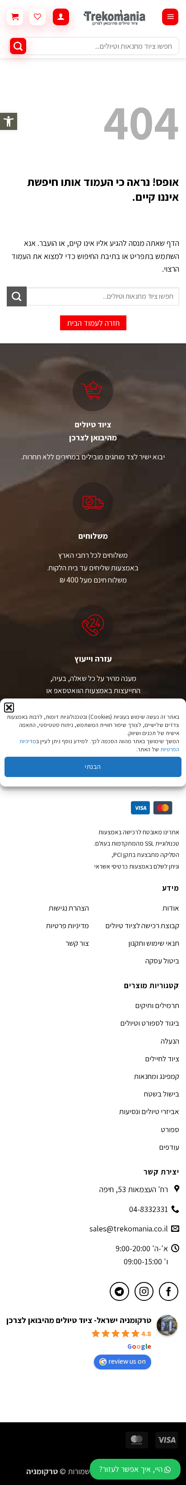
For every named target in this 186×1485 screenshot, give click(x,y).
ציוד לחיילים (162, 1059)
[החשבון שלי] (61, 17)
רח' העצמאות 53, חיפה (133, 1189)
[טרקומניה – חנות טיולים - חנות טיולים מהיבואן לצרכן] (115, 17)
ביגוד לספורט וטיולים (149, 1023)
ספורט (170, 1129)
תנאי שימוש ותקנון (153, 943)
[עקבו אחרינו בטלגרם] (119, 1291)
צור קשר (77, 943)
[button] (8, 121)
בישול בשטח (161, 1094)
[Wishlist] (37, 17)
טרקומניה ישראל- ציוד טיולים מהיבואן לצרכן (78, 1320)
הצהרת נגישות (69, 908)
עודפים (169, 1147)
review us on (127, 1361)
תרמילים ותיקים (157, 1005)
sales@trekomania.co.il (128, 1228)
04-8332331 (148, 1209)
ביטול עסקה (162, 961)
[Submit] (18, 46)
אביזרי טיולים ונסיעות (149, 1111)
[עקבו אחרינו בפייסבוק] (168, 1291)
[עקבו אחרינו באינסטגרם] (144, 1291)
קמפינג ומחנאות (156, 1076)
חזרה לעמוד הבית (93, 323)
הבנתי (93, 766)
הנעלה (170, 1041)
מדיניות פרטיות (67, 925)
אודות (171, 908)
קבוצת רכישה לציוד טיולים (142, 925)
